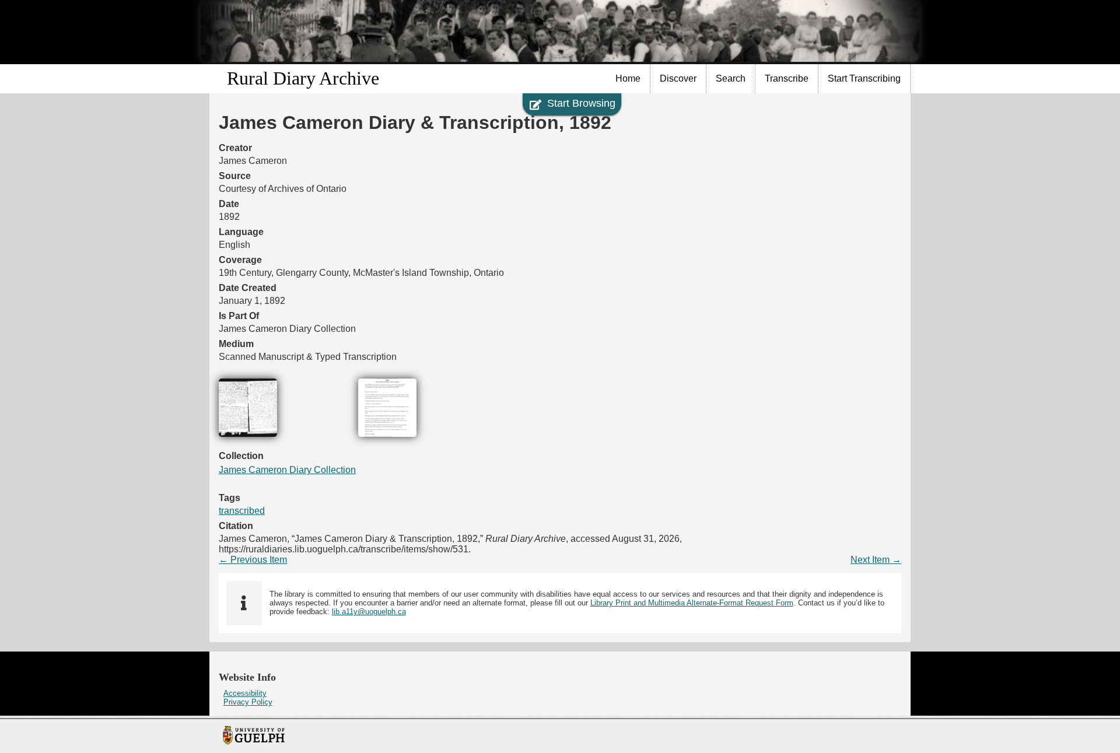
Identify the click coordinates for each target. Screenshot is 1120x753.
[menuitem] (628, 78)
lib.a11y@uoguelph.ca (369, 611)
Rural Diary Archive (303, 78)
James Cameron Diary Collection (287, 470)
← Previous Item (253, 560)
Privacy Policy (247, 702)
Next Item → (875, 560)
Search (731, 78)
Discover (678, 78)
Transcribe (786, 78)
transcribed (242, 511)
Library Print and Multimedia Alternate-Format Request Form (691, 602)
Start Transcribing (864, 78)
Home (627, 78)
